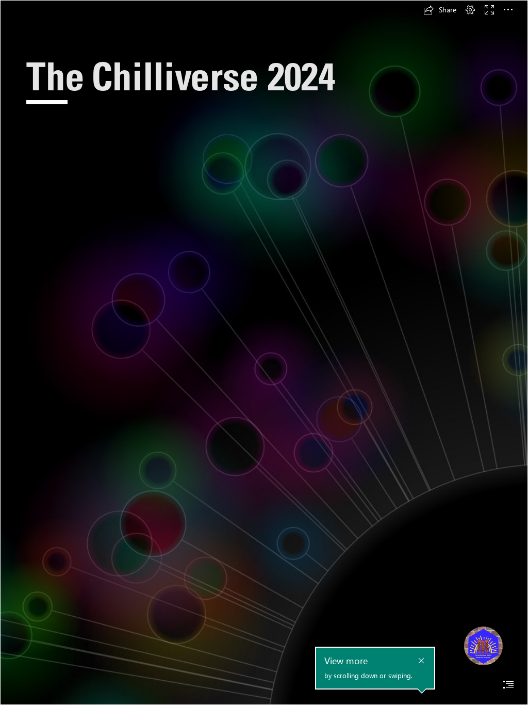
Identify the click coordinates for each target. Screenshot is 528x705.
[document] (264, 352)
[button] (439, 10)
